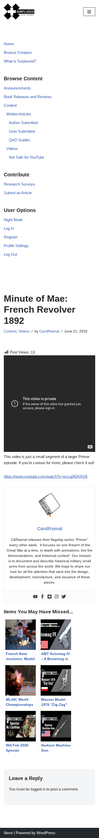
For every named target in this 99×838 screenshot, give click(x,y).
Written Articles (18, 114)
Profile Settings (16, 245)
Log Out (10, 254)
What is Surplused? (20, 61)
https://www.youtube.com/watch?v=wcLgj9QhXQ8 (45, 476)
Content (10, 105)
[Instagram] (56, 596)
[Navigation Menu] (89, 11)
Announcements (17, 88)
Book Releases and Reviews (28, 97)
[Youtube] (35, 596)
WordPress (46, 833)
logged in (38, 789)
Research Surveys (19, 184)
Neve (8, 833)
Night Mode (13, 220)
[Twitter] (63, 596)
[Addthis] (49, 596)
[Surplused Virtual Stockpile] (19, 12)
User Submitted (22, 131)
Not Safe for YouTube (26, 157)
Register (11, 237)
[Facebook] (42, 596)
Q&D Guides (19, 140)
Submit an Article (18, 193)
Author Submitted (23, 122)
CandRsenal (49, 331)
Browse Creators (18, 52)
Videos (12, 148)
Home (9, 44)
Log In (9, 228)
